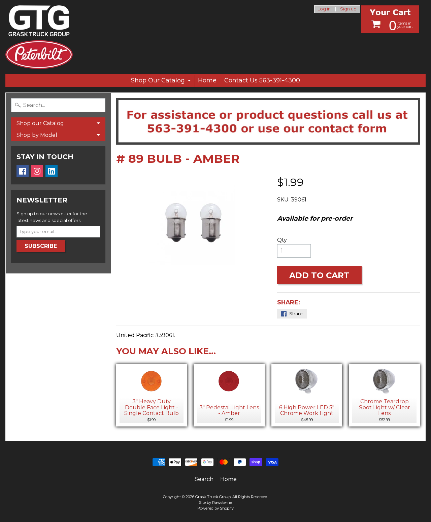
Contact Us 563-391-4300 (262, 80)
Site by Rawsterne (215, 502)
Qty (282, 240)
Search (204, 479)
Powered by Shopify (215, 508)
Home (207, 80)
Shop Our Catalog (158, 80)
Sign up (348, 9)
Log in (324, 9)
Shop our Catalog (40, 123)
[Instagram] (37, 171)
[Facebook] (22, 171)
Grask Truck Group (213, 496)
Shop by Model (36, 135)
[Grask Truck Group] (39, 37)
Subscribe (41, 246)
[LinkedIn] (51, 171)
